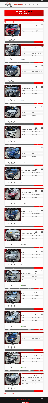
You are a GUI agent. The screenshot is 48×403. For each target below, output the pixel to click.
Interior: (23, 30)
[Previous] (5, 22)
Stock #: (33, 74)
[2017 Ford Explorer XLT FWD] (12, 91)
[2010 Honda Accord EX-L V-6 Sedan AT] (12, 132)
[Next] (13, 22)
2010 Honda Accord (29, 129)
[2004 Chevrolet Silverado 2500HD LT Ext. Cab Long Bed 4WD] (12, 50)
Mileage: (33, 31)
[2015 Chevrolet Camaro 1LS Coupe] (12, 29)
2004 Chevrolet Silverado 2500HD (31, 49)
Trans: (22, 56)
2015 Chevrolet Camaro (28, 27)
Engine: (33, 30)
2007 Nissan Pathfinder (28, 233)
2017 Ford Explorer (27, 88)
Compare (13, 36)
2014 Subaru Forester (28, 273)
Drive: (22, 31)
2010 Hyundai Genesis (27, 211)
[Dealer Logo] (13, 4)
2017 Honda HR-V (28, 150)
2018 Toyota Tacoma (31, 377)
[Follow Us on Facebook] (41, 0)
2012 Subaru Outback (28, 293)
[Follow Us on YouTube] (42, 0)
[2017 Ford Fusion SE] (12, 111)
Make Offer (29, 62)
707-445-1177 (19, 0)
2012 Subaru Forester (28, 252)
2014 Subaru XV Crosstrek (30, 335)
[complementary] (46, 401)
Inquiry (9, 62)
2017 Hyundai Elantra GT (27, 192)
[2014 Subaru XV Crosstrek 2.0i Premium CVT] (12, 337)
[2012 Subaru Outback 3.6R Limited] (12, 296)
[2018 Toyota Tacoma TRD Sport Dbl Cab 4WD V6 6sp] (12, 378)
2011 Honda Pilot (28, 170)
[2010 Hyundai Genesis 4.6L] (12, 214)
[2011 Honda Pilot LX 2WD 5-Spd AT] (12, 173)
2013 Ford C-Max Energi (27, 68)
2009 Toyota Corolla (29, 356)
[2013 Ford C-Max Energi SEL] (12, 70)
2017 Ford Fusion (25, 109)
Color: (22, 28)
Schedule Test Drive (19, 62)
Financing (38, 62)
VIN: (33, 28)
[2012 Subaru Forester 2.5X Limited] (12, 255)
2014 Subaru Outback (28, 315)
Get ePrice (41, 333)
